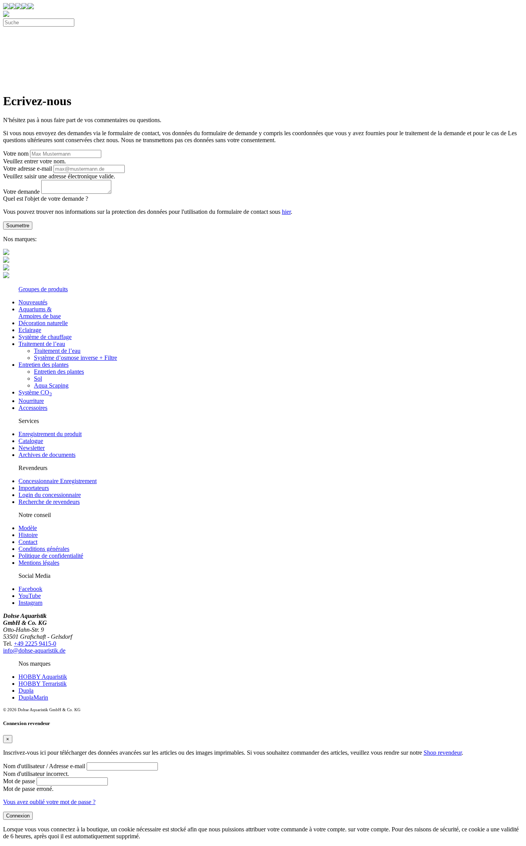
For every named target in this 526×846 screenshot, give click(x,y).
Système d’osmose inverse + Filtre (75, 357)
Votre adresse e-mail (27, 168)
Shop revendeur (443, 752)
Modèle (27, 528)
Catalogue (30, 441)
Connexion (18, 816)
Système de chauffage (45, 337)
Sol (38, 378)
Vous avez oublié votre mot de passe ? (49, 802)
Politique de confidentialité (50, 555)
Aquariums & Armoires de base (39, 312)
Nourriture (31, 401)
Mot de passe (19, 781)
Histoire (28, 535)
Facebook (30, 589)
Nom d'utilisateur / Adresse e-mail (44, 766)
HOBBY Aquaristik (42, 676)
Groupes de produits (43, 289)
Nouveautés (32, 302)
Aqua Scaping (51, 385)
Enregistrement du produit (50, 434)
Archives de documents (46, 455)
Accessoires (32, 408)
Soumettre (17, 225)
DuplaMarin (33, 697)
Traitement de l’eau (41, 344)
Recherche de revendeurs (49, 502)
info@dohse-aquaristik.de (34, 650)
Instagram (30, 602)
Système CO (35, 392)
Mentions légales (38, 562)
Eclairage (29, 330)
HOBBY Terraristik (42, 683)
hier (286, 211)
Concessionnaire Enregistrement (57, 481)
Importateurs (33, 488)
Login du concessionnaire (49, 495)
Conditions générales (43, 549)
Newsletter (31, 448)
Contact (27, 542)
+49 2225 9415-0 (35, 643)
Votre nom (15, 153)
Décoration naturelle (43, 323)
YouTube (29, 596)
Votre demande (21, 191)
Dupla (26, 690)
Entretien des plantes (43, 364)
